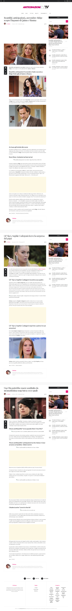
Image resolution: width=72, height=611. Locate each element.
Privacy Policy (36, 589)
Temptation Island (57, 601)
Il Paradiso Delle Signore (51, 601)
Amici (51, 587)
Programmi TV (44, 13)
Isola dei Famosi (57, 588)
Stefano (14, 218)
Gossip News (51, 596)
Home (22, 13)
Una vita (13, 559)
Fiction (31, 13)
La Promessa (57, 589)
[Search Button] (64, 1)
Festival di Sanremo (51, 591)
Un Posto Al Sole (63, 588)
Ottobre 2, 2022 (15, 394)
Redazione (36, 590)
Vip (50, 13)
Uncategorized (63, 591)
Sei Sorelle (57, 595)
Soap (26, 13)
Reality (36, 13)
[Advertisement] (25, 34)
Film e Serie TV (51, 595)
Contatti (36, 587)
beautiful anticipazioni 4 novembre (22, 213)
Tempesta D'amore (57, 599)
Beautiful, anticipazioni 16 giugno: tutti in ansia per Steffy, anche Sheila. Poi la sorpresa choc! (59, 61)
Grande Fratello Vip (51, 599)
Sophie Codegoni (41, 269)
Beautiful (13, 213)
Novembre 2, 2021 (15, 242)
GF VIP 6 (13, 365)
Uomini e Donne (63, 593)
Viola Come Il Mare (63, 596)
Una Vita (63, 589)
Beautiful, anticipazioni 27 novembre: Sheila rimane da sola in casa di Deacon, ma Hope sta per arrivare (56, 42)
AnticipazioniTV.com (23, 608)
